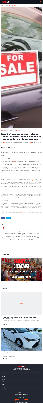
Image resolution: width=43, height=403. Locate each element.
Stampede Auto (5, 130)
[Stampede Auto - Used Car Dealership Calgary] (6, 2)
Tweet (9, 218)
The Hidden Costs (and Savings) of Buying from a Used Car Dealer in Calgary (19, 317)
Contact (3, 379)
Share (3, 218)
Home (2, 5)
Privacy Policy (5, 389)
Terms (3, 387)
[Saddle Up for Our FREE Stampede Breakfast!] (21, 269)
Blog (6, 5)
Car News (19, 130)
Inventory (4, 373)
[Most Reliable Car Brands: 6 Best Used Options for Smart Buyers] (21, 339)
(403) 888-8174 (21, 400)
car (14, 161)
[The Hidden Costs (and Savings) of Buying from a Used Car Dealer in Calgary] (21, 303)
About (3, 376)
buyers (4, 142)
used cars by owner (15, 151)
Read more (5, 288)
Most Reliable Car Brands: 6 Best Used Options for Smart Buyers (21, 353)
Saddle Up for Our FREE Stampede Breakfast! (16, 283)
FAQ (3, 381)
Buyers (22, 177)
